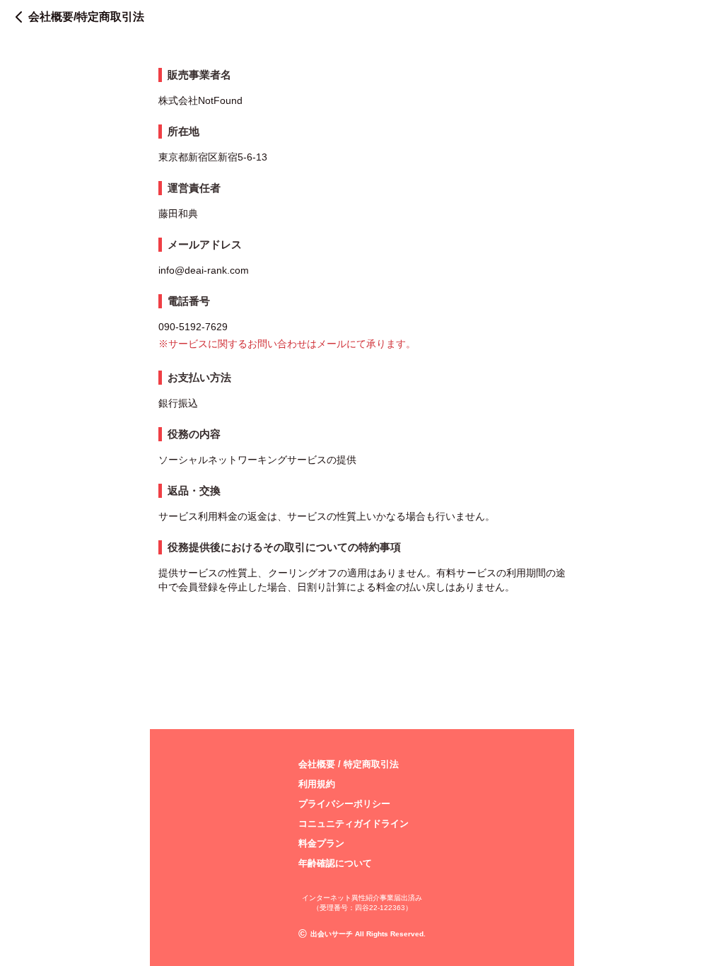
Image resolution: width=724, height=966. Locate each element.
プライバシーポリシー (344, 803)
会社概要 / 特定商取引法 (348, 764)
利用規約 (316, 784)
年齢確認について (335, 863)
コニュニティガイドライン (353, 823)
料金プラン (321, 843)
